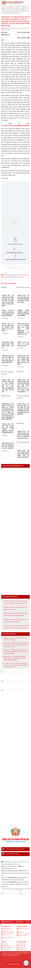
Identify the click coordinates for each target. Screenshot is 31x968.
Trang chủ (4, 7)
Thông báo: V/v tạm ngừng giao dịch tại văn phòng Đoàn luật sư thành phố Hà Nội (23, 454)
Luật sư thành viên (21, 944)
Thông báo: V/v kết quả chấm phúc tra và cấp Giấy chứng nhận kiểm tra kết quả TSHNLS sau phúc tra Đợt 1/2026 (16, 628)
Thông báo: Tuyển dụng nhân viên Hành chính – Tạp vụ (8, 345)
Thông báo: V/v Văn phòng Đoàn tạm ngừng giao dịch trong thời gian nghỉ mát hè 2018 (23, 360)
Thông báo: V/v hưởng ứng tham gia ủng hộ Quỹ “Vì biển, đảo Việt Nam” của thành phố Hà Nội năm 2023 (8, 300)
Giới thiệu (19, 922)
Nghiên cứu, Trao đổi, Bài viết (24, 933)
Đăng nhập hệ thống (22, 949)
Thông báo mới (5, 277)
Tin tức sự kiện (5, 944)
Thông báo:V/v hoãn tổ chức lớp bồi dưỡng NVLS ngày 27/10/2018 (8, 313)
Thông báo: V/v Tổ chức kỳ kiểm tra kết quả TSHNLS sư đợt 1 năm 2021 (8, 445)
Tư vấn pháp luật (5, 949)
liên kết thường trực (19, 277)
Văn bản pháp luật (21, 947)
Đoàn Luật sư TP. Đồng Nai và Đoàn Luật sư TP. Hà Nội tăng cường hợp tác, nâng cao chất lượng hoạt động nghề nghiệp (16, 651)
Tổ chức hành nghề (22, 945)
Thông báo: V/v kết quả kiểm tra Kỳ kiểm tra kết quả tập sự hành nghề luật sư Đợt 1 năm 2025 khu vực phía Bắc (23, 409)
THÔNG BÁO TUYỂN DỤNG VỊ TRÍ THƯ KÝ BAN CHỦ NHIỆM (23, 313)
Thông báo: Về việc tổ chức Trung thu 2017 (23, 344)
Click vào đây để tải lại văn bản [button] (14, 252)
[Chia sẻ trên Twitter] (13, 267)
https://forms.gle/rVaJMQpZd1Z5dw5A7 (17, 125)
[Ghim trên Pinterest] (20, 267)
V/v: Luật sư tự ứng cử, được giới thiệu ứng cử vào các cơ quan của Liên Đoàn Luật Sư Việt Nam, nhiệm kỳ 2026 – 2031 (16, 665)
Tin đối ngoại (20, 932)
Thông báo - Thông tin (14, 7)
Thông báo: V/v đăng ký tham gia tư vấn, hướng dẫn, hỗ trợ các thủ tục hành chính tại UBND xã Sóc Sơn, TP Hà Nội (8, 385)
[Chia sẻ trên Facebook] (10, 267)
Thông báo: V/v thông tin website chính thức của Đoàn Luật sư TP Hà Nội (15, 638)
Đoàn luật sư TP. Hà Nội (19, 28)
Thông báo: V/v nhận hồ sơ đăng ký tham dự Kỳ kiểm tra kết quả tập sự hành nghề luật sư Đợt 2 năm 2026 (15, 603)
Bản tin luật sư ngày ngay (7, 947)
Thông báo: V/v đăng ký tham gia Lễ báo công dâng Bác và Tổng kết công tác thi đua (23, 435)
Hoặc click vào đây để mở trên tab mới (15, 259)
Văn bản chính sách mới (7, 945)
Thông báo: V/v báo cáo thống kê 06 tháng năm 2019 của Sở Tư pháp (8, 327)
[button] (25, 2)
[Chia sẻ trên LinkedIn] (23, 267)
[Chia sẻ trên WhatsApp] (7, 267)
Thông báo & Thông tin (22, 935)
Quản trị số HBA (14, 964)
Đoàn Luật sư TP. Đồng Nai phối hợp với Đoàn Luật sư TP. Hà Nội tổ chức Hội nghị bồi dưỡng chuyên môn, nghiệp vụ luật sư (16, 644)
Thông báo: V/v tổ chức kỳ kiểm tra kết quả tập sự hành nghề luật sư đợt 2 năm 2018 (8, 359)
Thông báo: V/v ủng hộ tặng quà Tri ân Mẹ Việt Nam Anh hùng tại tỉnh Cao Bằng (23, 299)
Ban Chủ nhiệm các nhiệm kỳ (8, 932)
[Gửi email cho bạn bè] (17, 267)
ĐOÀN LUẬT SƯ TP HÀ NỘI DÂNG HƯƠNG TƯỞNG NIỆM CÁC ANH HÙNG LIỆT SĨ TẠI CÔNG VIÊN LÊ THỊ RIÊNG (14, 658)
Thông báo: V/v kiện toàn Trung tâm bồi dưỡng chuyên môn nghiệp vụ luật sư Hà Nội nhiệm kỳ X (8, 428)
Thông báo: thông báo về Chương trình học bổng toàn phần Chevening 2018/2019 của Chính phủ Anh (23, 329)
